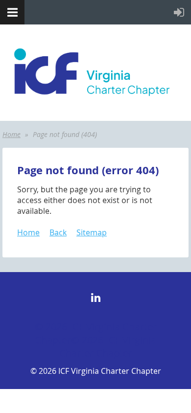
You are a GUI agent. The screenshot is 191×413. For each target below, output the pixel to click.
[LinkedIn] (95, 297)
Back (58, 232)
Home (11, 134)
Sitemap (91, 232)
